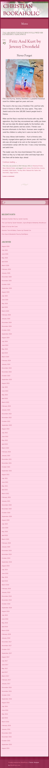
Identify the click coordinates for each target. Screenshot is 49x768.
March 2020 (5, 539)
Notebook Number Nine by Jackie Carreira (15, 219)
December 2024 (7, 322)
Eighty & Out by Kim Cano (10, 226)
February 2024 (6, 360)
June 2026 (5, 254)
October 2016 (6, 695)
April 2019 (5, 581)
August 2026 (5, 246)
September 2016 (7, 699)
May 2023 (5, 395)
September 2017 (7, 653)
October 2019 (6, 558)
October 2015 (6, 740)
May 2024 (5, 349)
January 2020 (6, 547)
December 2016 (7, 687)
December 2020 (7, 505)
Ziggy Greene (14, 172)
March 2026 (5, 265)
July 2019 (5, 569)
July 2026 (5, 250)
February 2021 (6, 497)
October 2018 (6, 604)
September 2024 (7, 334)
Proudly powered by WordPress (18, 762)
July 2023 (5, 387)
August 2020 (5, 520)
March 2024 (5, 356)
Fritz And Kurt (35, 168)
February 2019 (6, 588)
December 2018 (7, 596)
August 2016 (5, 702)
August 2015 (5, 748)
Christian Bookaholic (21, 10)
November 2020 (7, 509)
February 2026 (6, 269)
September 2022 (7, 425)
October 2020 (6, 512)
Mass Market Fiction (9, 168)
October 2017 (6, 649)
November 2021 (7, 463)
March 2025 (5, 311)
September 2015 (7, 744)
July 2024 (5, 341)
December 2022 (7, 413)
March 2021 (5, 493)
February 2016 (6, 725)
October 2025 (6, 284)
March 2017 (5, 676)
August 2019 (5, 566)
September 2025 (7, 288)
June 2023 (5, 391)
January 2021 (6, 501)
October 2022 (6, 421)
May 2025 (5, 303)
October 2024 (6, 330)
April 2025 (5, 307)
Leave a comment (8, 176)
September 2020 (7, 516)
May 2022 (5, 440)
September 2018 (7, 607)
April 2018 (5, 626)
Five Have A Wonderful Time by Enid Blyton (15, 234)
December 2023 (7, 368)
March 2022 (5, 448)
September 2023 (7, 379)
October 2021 (6, 467)
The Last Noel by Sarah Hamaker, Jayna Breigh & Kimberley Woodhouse (24, 222)
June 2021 (5, 482)
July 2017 (5, 661)
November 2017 (7, 645)
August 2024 (5, 337)
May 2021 (5, 486)
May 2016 (5, 714)
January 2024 (6, 364)
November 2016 (7, 691)
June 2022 (5, 436)
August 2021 (5, 474)
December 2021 (7, 459)
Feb (4, 41)
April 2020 (5, 535)
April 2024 (5, 353)
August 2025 (5, 292)
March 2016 (5, 721)
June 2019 (5, 573)
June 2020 (5, 528)
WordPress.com (15, 765)
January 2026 (6, 273)
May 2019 (5, 577)
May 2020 (5, 531)
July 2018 (5, 615)
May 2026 (5, 258)
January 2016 (6, 729)
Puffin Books (12, 170)
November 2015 (7, 737)
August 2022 (5, 429)
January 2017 (6, 683)
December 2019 (7, 550)
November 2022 (7, 417)
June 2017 (5, 664)
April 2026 (5, 261)
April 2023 (5, 398)
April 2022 (5, 444)
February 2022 (6, 452)
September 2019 (7, 562)
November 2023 (7, 372)
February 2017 (6, 680)
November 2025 (7, 280)
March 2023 (5, 402)
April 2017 (5, 672)
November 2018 (7, 600)
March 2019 (5, 585)
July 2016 (5, 706)
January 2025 (6, 318)
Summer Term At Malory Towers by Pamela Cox (16, 230)
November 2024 (7, 326)
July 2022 (5, 432)
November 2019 (7, 554)
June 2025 (5, 299)
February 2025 (6, 315)
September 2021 (7, 470)
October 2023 (6, 375)
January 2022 (6, 455)
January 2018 (6, 638)
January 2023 (6, 410)
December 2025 (7, 277)
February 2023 (6, 406)
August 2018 (5, 611)
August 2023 (5, 383)
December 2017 (7, 642)
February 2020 (6, 543)
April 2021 (5, 489)
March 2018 (5, 630)
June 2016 (5, 710)
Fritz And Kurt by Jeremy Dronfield (25, 44)
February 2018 (6, 634)
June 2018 (5, 619)
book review (26, 168)
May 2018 (5, 623)
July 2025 (5, 296)
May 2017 (5, 668)
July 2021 (5, 478)
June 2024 (5, 345)
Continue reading (10, 162)
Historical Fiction (38, 166)
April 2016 (5, 718)
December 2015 (7, 733)
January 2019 (6, 592)
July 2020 (5, 524)
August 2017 (5, 657)
